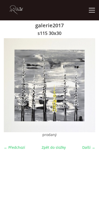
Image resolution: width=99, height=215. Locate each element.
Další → (88, 147)
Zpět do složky (54, 147)
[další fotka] (87, 85)
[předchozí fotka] (12, 85)
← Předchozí (14, 147)
